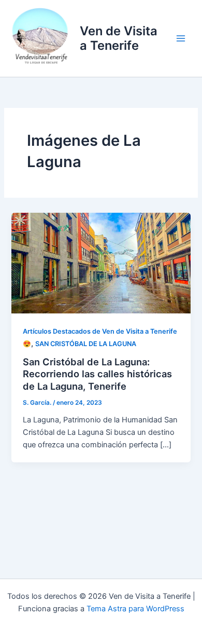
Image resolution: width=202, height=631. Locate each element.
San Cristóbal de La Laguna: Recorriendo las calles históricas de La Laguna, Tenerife (97, 374)
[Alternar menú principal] (181, 38)
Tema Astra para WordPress (135, 608)
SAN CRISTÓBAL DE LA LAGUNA (85, 344)
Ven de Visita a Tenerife (118, 38)
